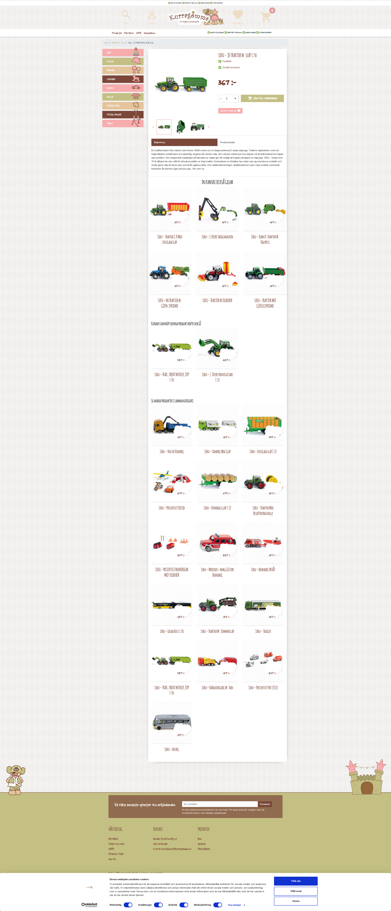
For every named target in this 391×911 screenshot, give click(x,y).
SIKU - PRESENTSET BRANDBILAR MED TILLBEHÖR (171, 572)
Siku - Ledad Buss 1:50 (172, 631)
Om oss (112, 859)
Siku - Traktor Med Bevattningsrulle (263, 510)
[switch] (158, 904)
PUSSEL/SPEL (113, 105)
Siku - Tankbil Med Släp (217, 451)
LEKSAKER (111, 79)
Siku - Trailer (263, 631)
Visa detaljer (234, 905)
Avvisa (295, 901)
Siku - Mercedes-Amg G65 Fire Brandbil (217, 572)
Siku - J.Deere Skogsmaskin (217, 237)
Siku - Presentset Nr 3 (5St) (263, 687)
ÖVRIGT (110, 123)
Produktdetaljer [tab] (227, 142)
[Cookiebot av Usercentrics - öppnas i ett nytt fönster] (89, 905)
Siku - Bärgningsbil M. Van (217, 687)
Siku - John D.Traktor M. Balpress (265, 239)
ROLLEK (110, 96)
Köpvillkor (113, 838)
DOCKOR (110, 61)
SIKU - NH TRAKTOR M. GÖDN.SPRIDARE (170, 303)
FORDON (110, 88)
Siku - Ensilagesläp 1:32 (263, 451)
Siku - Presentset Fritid (172, 508)
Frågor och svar (116, 843)
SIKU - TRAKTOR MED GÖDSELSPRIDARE (265, 303)
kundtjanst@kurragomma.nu (176, 849)
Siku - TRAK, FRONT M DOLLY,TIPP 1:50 (172, 377)
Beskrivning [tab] (159, 142)
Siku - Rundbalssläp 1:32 (217, 508)
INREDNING (111, 70)
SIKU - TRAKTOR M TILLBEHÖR (217, 300)
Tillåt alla (296, 881)
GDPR (111, 849)
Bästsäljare (204, 849)
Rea (199, 838)
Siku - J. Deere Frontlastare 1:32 (217, 377)
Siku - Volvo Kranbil (172, 451)
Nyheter (202, 843)
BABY (109, 52)
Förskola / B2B (115, 854)
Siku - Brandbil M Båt (263, 569)
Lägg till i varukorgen (262, 98)
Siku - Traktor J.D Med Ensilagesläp (169, 239)
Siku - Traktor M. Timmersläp (217, 631)
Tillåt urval (295, 891)
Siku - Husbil (171, 749)
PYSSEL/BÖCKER (114, 114)
